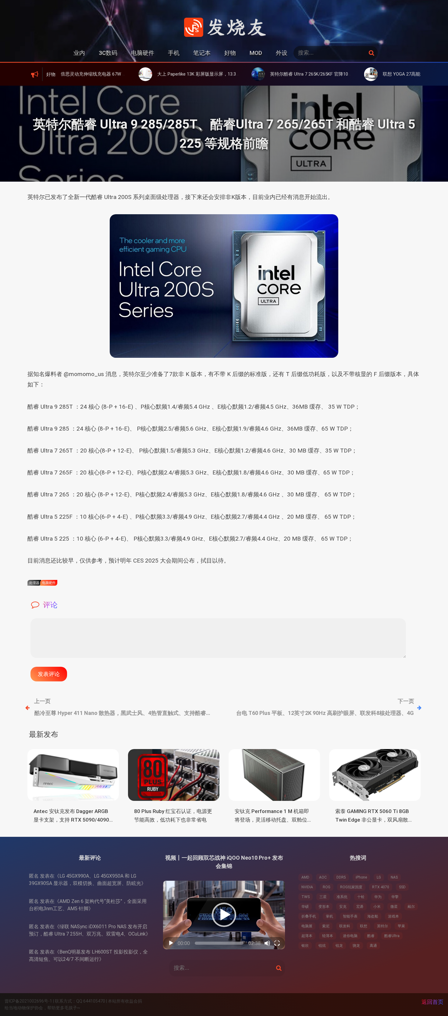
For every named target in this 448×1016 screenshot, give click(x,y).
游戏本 (393, 916)
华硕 (305, 906)
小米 (377, 906)
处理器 (34, 583)
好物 (230, 52)
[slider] (219, 943)
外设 (281, 52)
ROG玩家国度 (351, 887)
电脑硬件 (142, 52)
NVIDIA (307, 887)
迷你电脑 (350, 936)
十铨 (360, 897)
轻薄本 (327, 936)
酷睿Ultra (392, 936)
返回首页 (432, 1002)
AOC (323, 877)
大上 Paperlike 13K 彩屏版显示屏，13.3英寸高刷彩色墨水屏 (174, 74)
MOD (256, 52)
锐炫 (322, 945)
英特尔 (382, 926)
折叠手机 (308, 916)
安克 (343, 906)
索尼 (325, 926)
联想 (363, 926)
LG (379, 877)
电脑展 (306, 926)
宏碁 (360, 906)
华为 (378, 897)
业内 (79, 52)
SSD (402, 887)
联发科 (344, 926)
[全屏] (277, 943)
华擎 (395, 897)
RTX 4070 (380, 887)
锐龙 (339, 945)
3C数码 (108, 52)
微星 (394, 906)
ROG (326, 887)
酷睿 (371, 936)
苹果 (401, 926)
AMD (305, 877)
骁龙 (356, 945)
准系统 (341, 897)
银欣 (305, 945)
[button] (224, 915)
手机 (174, 52)
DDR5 (341, 877)
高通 (373, 945)
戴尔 (411, 906)
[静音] (267, 943)
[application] (224, 915)
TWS (305, 897)
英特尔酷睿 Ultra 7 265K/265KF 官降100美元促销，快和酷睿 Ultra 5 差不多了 (304, 74)
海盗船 (372, 916)
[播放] (171, 943)
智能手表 (350, 916)
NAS (394, 877)
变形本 (323, 906)
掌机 (329, 916)
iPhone (361, 877)
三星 (323, 897)
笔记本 (202, 52)
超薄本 (306, 936)
